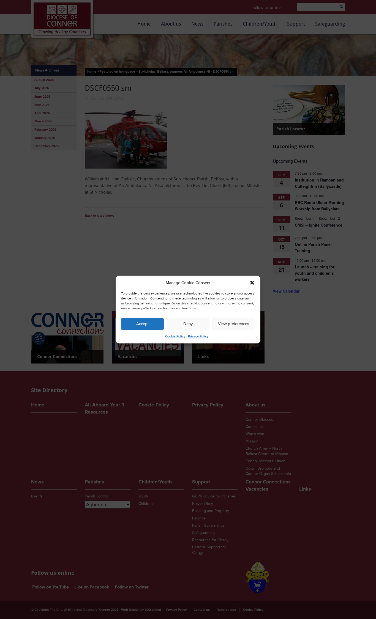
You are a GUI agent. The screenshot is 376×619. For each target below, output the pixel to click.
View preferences (233, 323)
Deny (188, 323)
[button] (252, 282)
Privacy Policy (198, 336)
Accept (142, 323)
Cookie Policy (175, 336)
